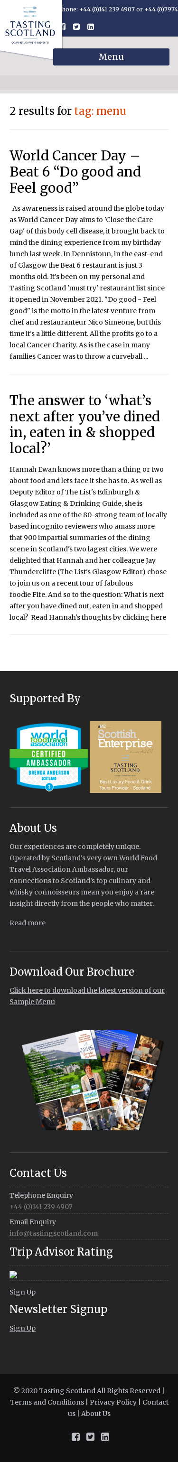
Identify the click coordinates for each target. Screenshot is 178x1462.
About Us (96, 1413)
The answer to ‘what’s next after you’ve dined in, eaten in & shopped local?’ (84, 424)
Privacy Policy (113, 1402)
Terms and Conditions (47, 1402)
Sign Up (22, 1292)
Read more (27, 923)
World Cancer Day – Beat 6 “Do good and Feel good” (75, 171)
